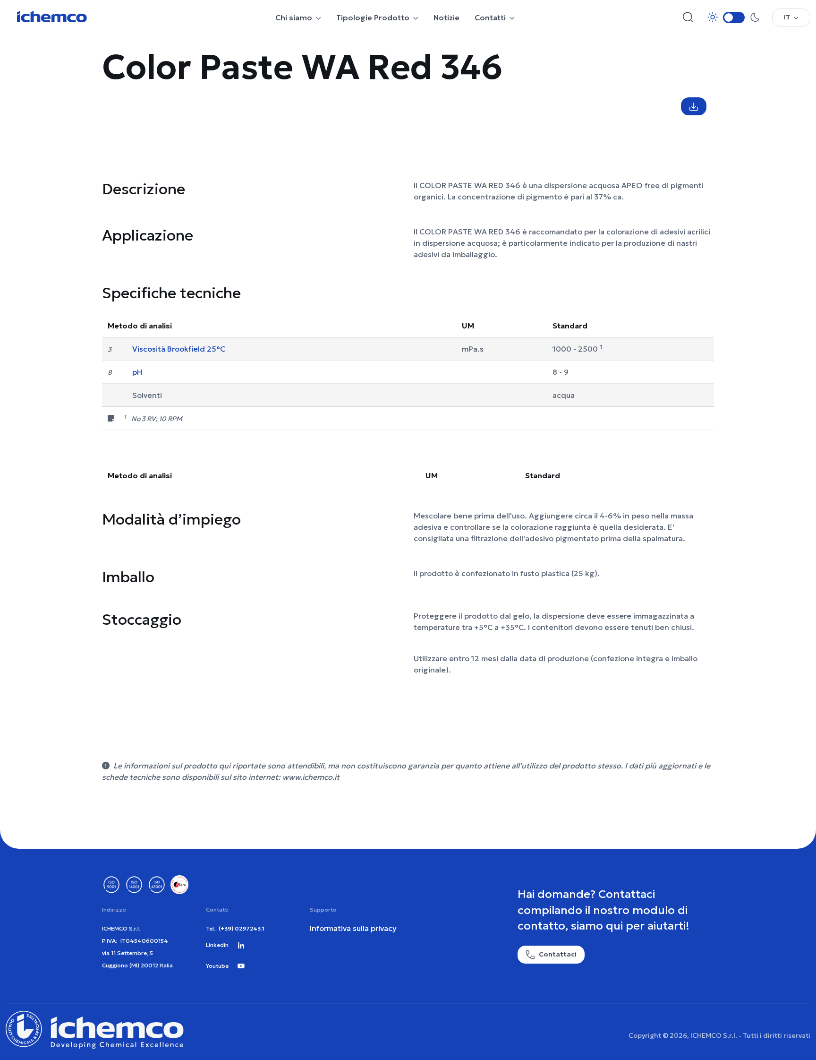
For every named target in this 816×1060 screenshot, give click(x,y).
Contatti (490, 17)
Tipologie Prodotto (372, 17)
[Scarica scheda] (693, 106)
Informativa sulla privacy (353, 928)
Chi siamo (293, 17)
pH (137, 372)
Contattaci (558, 954)
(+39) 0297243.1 (241, 928)
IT (787, 17)
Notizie (446, 17)
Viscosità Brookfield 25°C (178, 348)
